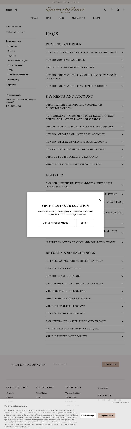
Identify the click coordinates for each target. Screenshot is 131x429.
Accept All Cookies (106, 415)
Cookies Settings (87, 415)
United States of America (56, 223)
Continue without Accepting (120, 402)
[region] (65, 414)
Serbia (84, 223)
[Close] (100, 200)
